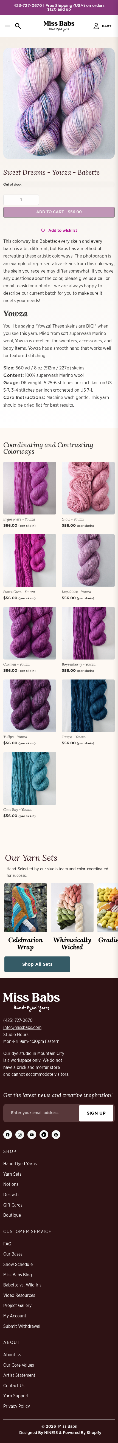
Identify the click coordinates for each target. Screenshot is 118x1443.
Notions (10, 1184)
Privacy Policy (16, 1406)
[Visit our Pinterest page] (56, 1134)
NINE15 (51, 1433)
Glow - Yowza (73, 519)
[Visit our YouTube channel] (31, 1134)
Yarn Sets (12, 1174)
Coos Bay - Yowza (17, 809)
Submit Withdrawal (21, 1326)
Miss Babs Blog (17, 1275)
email (8, 286)
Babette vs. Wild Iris (22, 1285)
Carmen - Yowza (16, 664)
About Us (12, 1355)
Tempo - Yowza (74, 736)
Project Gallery (17, 1305)
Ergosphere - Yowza (19, 519)
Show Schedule (18, 1264)
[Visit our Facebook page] (7, 1134)
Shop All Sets (37, 964)
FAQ (7, 1244)
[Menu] (7, 26)
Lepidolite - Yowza (76, 591)
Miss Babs (67, 1426)
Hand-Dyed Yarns (20, 1164)
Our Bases (13, 1254)
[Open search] (18, 26)
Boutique (12, 1215)
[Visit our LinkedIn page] (44, 1134)
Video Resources (19, 1295)
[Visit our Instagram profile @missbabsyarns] (19, 1134)
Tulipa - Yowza (15, 736)
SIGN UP (96, 1113)
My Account (14, 1316)
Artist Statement (19, 1375)
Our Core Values (18, 1365)
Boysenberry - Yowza (78, 664)
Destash (11, 1195)
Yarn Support (16, 1396)
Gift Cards (13, 1205)
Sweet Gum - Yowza (19, 591)
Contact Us (13, 1386)
